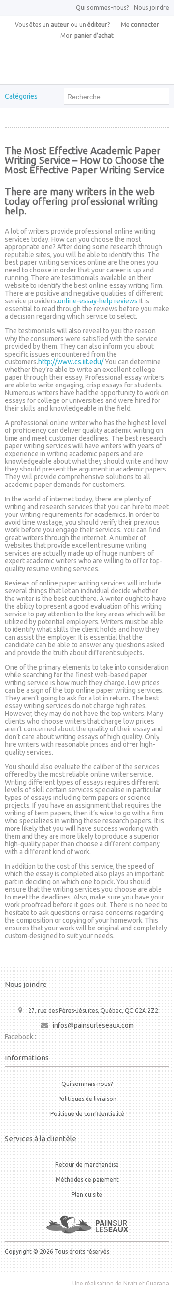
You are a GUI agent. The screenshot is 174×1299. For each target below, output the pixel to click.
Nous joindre (151, 7)
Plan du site (87, 1194)
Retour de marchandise (87, 1164)
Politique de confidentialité (87, 1114)
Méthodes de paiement (87, 1179)
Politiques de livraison (87, 1099)
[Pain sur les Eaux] (87, 1224)
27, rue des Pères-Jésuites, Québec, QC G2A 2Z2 (93, 1010)
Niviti (130, 1283)
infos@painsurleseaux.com (93, 1025)
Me (140, 24)
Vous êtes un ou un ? (62, 24)
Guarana (157, 1283)
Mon (87, 35)
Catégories (21, 96)
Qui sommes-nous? (102, 7)
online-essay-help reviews (98, 301)
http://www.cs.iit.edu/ (70, 362)
